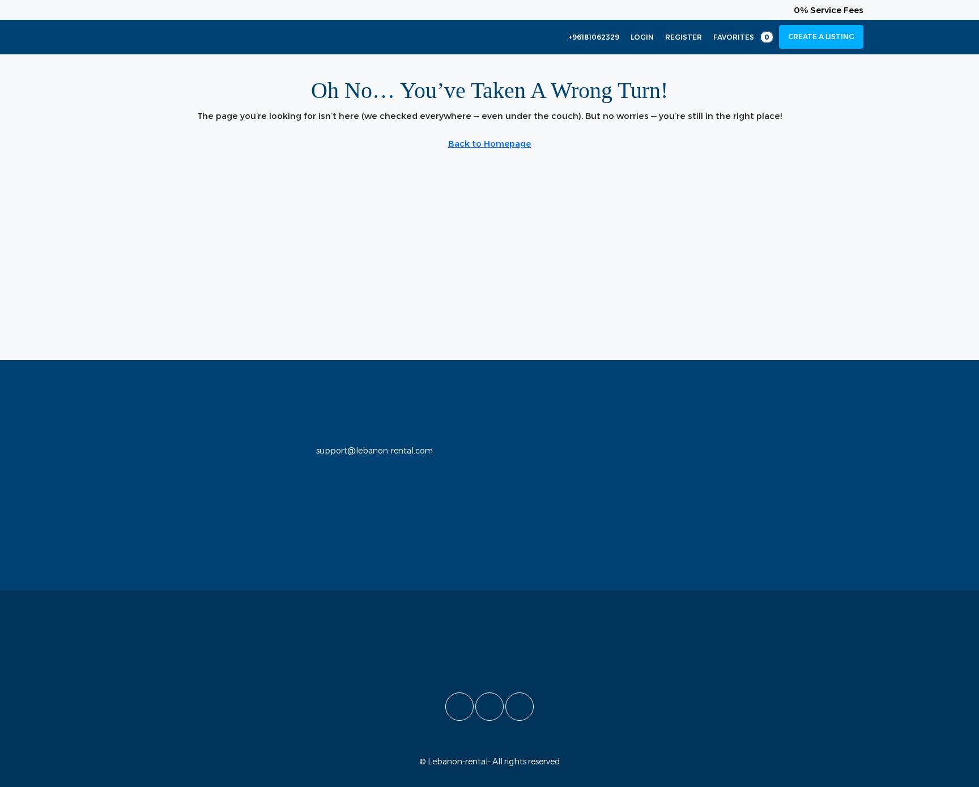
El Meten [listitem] (140, 530)
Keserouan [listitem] (144, 455)
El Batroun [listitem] (143, 474)
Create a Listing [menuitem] (821, 36)
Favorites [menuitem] (741, 37)
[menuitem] (588, 37)
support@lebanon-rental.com (374, 451)
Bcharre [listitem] (138, 511)
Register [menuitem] (683, 37)
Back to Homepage (489, 143)
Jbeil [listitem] (131, 492)
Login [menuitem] (642, 37)
